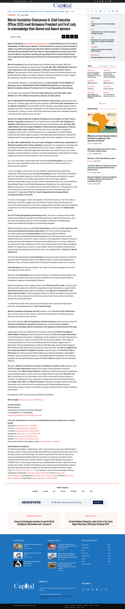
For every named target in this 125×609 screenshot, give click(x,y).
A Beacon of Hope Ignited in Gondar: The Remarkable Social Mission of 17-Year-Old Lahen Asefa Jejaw (94, 75)
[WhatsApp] (76, 36)
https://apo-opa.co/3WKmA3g (27, 431)
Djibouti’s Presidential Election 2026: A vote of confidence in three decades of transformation (67, 555)
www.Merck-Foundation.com (36, 43)
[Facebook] (95, 1)
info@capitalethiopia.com (53, 594)
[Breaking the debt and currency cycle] (18, 547)
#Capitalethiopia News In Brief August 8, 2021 (103, 57)
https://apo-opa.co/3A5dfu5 (26, 425)
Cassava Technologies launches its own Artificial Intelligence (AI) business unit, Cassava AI (34, 522)
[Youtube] (110, 1)
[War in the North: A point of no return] (18, 555)
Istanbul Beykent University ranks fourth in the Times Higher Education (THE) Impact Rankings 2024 (91, 522)
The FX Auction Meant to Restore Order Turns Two (109, 95)
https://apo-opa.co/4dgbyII (49, 441)
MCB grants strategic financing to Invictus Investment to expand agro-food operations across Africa (102, 138)
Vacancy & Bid (90, 80)
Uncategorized (95, 55)
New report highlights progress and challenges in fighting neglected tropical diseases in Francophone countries (102, 179)
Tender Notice (90, 89)
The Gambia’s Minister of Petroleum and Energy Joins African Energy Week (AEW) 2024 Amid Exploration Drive (102, 168)
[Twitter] (108, 1)
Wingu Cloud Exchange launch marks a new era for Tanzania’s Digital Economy (101, 150)
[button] (116, 11)
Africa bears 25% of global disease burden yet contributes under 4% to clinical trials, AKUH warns (109, 75)
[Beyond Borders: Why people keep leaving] (18, 564)
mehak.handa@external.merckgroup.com (25, 415)
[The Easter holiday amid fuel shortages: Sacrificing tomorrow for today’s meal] (52, 547)
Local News (94, 47)
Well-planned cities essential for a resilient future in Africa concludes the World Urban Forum (102, 41)
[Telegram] (103, 1)
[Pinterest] (72, 36)
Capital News (106, 70)
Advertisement (103, 66)
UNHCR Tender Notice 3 (92, 83)
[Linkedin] (100, 1)
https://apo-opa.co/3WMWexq (31, 400)
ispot (92, 21)
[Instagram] (98, 1)
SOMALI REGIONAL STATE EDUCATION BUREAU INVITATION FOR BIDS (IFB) (94, 96)
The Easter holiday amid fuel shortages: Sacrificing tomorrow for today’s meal (67, 546)
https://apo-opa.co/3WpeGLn (25, 428)
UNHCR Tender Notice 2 (108, 83)
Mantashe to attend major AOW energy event (101, 158)
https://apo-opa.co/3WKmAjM (25, 436)
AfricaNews (12, 15)
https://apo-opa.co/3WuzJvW (28, 433)
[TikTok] (105, 1)
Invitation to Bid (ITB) (108, 89)
